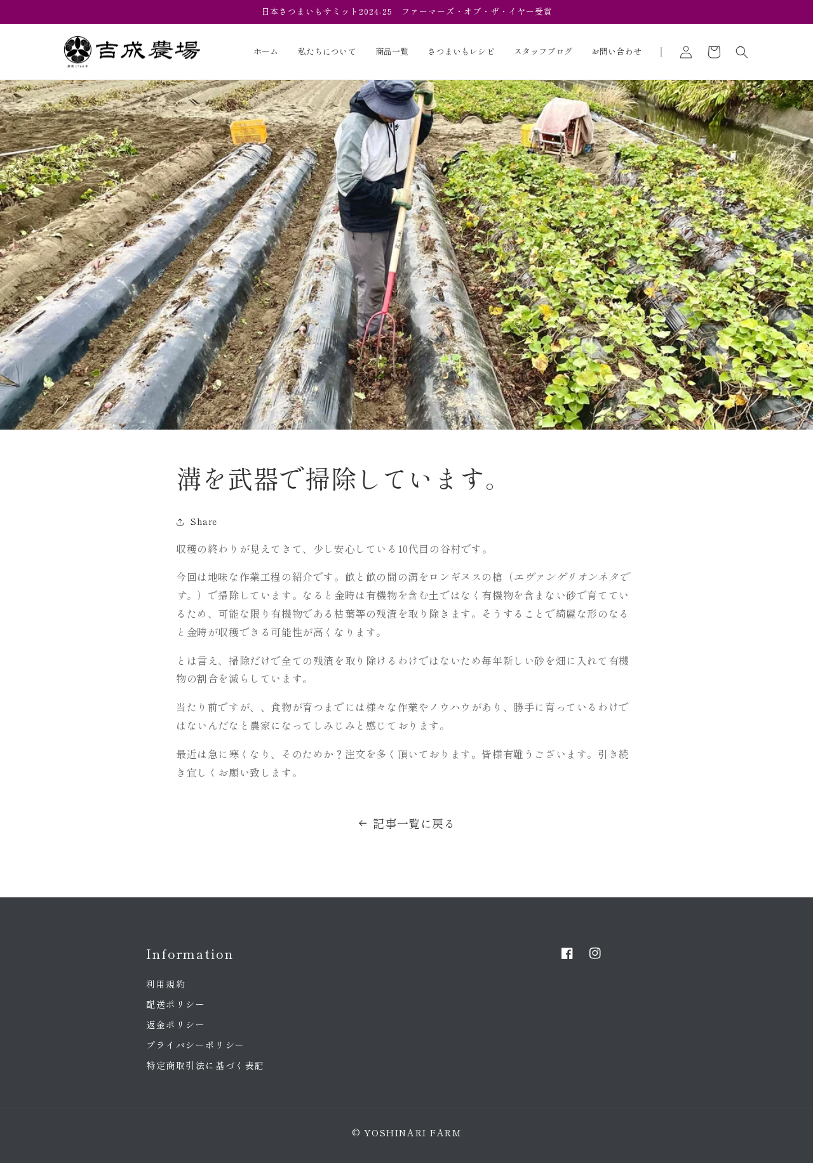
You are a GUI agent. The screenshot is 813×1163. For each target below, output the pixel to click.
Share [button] (204, 521)
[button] (742, 52)
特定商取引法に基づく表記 (205, 1065)
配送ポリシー (175, 1004)
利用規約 (165, 983)
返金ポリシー (175, 1024)
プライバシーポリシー (195, 1044)
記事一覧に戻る (414, 823)
